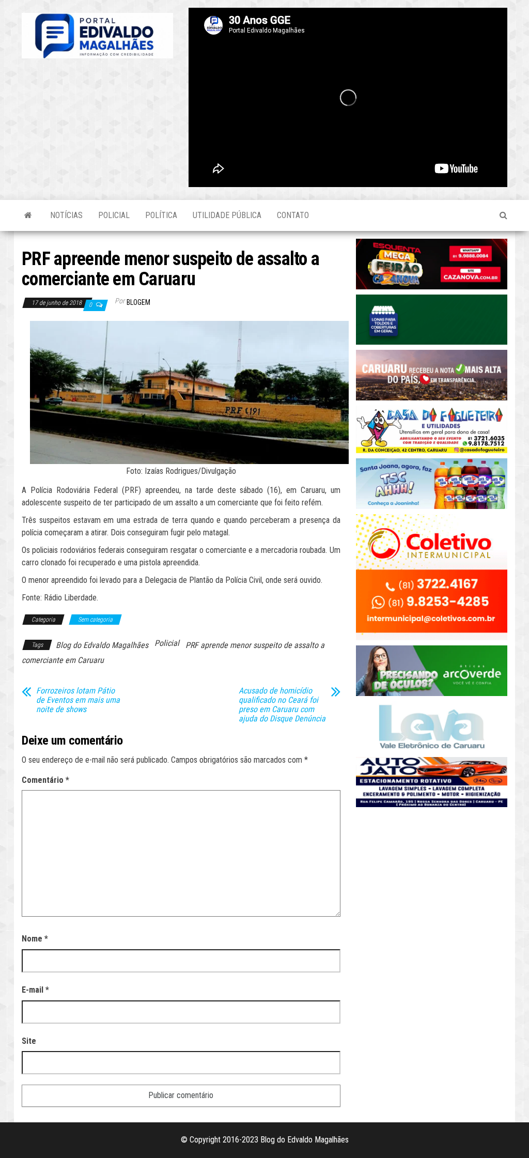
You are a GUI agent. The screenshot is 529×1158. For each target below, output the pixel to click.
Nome (35, 939)
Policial (114, 215)
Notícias (66, 215)
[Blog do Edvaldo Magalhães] (28, 215)
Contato (293, 215)
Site (29, 1041)
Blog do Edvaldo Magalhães (102, 645)
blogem (138, 302)
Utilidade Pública (227, 215)
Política (161, 215)
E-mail (35, 990)
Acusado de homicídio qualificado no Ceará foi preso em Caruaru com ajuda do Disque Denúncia (282, 704)
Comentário (45, 780)
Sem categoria (95, 619)
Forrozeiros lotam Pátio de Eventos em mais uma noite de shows (78, 700)
